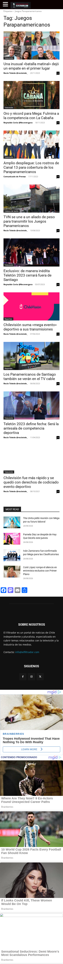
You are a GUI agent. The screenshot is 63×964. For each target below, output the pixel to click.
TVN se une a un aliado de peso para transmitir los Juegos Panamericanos (29, 221)
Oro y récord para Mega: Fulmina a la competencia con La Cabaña (31, 115)
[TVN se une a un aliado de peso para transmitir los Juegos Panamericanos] (31, 198)
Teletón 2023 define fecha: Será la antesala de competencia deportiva (31, 428)
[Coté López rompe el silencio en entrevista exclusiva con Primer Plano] (12, 571)
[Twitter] (40, 676)
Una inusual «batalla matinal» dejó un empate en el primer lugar (31, 66)
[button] (6, 4)
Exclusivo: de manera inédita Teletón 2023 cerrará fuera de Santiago (27, 275)
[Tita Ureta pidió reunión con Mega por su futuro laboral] (12, 522)
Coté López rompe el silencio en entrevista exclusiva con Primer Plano (40, 571)
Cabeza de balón (12, 211)
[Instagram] (31, 676)
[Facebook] (22, 676)
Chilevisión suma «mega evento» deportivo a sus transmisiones (30, 327)
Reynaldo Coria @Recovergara (18, 122)
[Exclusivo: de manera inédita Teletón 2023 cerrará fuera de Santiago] (31, 252)
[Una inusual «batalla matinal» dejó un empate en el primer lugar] (31, 45)
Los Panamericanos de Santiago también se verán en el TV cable (30, 376)
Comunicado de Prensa (15, 176)
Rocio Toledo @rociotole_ (16, 73)
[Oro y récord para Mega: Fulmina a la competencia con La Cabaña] (31, 95)
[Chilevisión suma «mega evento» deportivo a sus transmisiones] (31, 306)
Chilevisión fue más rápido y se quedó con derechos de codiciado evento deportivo (31, 482)
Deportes (8, 319)
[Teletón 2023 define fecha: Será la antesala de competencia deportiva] (31, 405)
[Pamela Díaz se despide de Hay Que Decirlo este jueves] (12, 539)
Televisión (9, 58)
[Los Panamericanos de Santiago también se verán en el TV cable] (31, 356)
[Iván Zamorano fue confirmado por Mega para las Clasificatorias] (12, 555)
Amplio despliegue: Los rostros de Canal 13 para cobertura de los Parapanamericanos (31, 167)
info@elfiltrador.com (27, 652)
